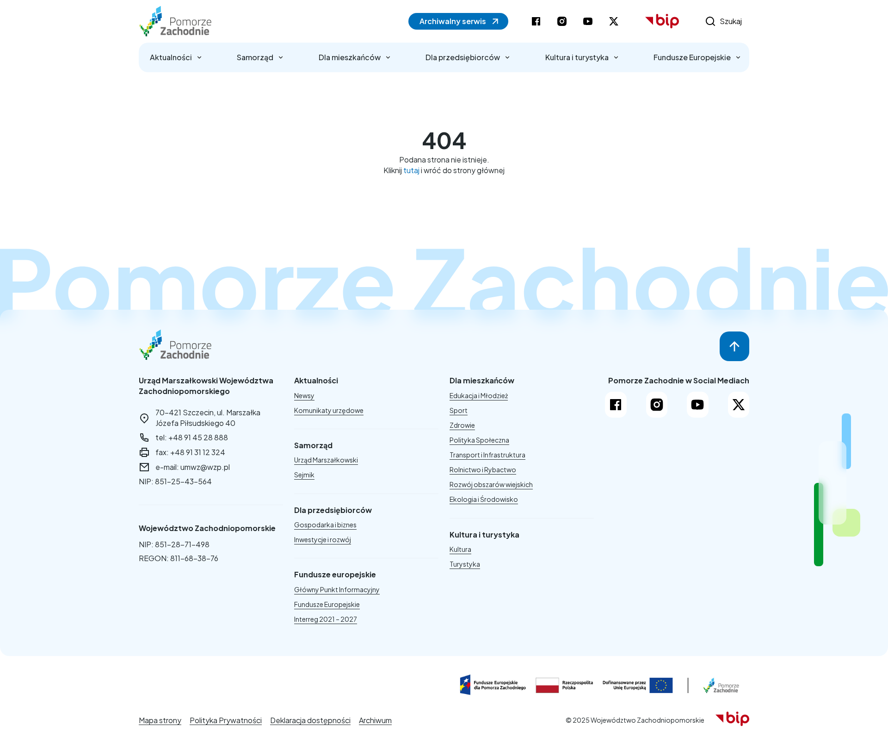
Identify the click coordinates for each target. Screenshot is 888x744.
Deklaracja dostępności (310, 720)
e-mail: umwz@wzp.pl (192, 467)
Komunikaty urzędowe (329, 410)
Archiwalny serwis (452, 21)
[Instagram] (657, 405)
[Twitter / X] (739, 405)
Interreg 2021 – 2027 (325, 619)
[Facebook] (616, 405)
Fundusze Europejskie (692, 57)
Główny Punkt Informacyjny (337, 589)
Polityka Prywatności (226, 720)
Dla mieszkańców (350, 57)
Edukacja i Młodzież (479, 395)
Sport (459, 410)
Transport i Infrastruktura (487, 454)
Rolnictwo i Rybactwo (483, 469)
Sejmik (304, 474)
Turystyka (465, 564)
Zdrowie (462, 425)
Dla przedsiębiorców (463, 57)
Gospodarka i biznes (325, 524)
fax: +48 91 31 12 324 (190, 452)
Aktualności (171, 57)
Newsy (304, 395)
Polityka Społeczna (479, 440)
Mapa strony (160, 720)
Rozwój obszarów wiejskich (491, 484)
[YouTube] (698, 405)
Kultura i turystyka (577, 57)
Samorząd (255, 57)
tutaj (411, 170)
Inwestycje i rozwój (322, 539)
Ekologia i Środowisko (484, 499)
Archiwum (375, 720)
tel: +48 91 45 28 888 (191, 437)
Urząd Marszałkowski (326, 460)
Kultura (460, 549)
